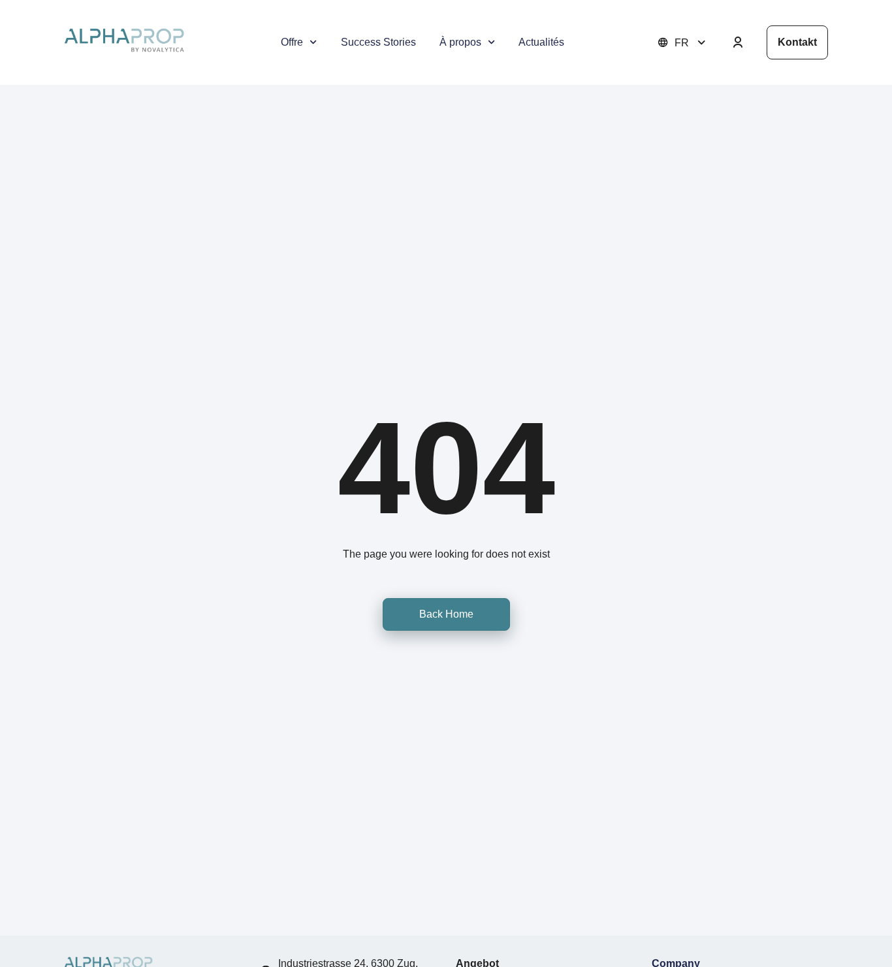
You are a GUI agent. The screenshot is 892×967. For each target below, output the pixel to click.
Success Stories (378, 42)
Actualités (541, 42)
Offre (292, 42)
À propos (460, 42)
